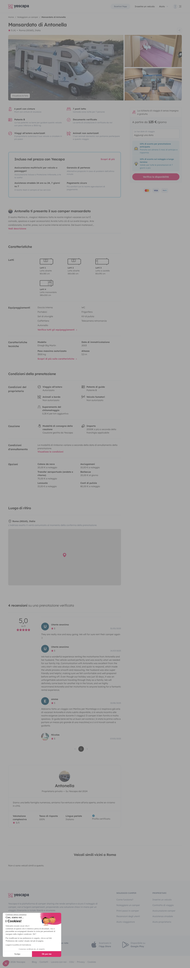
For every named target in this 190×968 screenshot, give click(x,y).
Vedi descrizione (17, 228)
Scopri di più (108, 159)
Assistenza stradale (162, 916)
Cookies (91, 961)
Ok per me (46, 954)
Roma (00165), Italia (30, 30)
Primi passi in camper (127, 910)
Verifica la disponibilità (156, 176)
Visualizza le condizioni (50, 451)
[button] (6, 963)
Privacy (81, 961)
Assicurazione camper (163, 910)
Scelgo (17, 954)
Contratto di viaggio (163, 905)
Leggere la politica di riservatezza (18, 945)
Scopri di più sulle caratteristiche (56, 358)
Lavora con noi (58, 961)
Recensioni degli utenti (128, 916)
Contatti (44, 961)
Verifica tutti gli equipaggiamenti (56, 329)
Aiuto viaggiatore (125, 921)
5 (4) (13, 30)
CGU (71, 961)
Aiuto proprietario (161, 921)
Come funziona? (124, 899)
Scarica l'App (120, 6)
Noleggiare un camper (128, 905)
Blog (34, 961)
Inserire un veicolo (145, 6)
